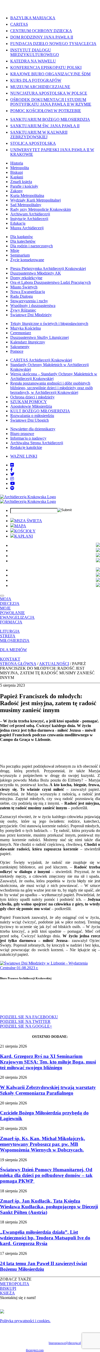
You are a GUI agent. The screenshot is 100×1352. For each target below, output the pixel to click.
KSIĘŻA (7, 1293)
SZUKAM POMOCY (28, 402)
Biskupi (16, 172)
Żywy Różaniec (23, 310)
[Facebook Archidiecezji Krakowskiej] (11, 469)
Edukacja (17, 223)
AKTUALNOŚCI (54, 663)
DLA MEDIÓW (13, 650)
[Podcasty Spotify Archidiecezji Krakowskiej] (12, 488)
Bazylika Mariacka (32, 18)
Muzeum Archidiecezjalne (40, 87)
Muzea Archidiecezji (27, 228)
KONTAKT (10, 659)
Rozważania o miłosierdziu (32, 415)
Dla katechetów (23, 241)
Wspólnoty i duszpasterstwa (32, 305)
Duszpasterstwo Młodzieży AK (35, 273)
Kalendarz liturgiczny (27, 342)
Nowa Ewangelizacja (27, 291)
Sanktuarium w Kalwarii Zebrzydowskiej (38, 134)
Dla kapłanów (21, 236)
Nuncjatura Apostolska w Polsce (48, 93)
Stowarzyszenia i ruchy (29, 301)
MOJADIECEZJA (9, 601)
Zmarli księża (21, 181)
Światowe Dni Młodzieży (31, 315)
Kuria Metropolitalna (27, 195)
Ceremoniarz (20, 333)
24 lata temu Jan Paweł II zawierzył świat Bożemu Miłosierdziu (43, 1266)
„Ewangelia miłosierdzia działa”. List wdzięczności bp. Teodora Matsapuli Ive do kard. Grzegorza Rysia (45, 1237)
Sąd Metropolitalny (25, 205)
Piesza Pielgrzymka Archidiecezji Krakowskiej (48, 268)
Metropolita (19, 168)
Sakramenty (19, 346)
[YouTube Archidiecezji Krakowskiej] (12, 483)
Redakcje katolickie (26, 447)
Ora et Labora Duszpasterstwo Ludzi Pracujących (50, 282)
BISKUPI (8, 1288)
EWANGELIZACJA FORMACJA (17, 619)
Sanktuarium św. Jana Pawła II (44, 126)
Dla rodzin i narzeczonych (31, 246)
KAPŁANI (23, 536)
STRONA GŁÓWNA (18, 663)
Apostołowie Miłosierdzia (31, 406)
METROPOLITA (14, 1284)
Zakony (16, 191)
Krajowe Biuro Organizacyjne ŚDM (50, 74)
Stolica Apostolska (33, 143)
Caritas (19, 24)
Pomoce (16, 351)
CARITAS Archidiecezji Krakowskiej (41, 360)
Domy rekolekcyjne (26, 278)
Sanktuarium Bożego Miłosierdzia (50, 119)
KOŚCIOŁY (25, 531)
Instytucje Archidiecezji (29, 218)
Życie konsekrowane (27, 260)
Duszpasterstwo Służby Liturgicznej (39, 337)
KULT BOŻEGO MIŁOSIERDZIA (40, 411)
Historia (16, 163)
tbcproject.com (35, 1350)
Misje (14, 250)
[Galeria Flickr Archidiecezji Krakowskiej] (12, 465)
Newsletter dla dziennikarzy (32, 429)
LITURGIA (10, 631)
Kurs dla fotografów (35, 80)
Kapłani (16, 177)
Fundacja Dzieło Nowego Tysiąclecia (53, 43)
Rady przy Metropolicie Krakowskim (40, 209)
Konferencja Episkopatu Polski (46, 67)
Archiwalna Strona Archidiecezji (36, 443)
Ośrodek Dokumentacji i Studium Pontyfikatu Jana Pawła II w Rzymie (50, 101)
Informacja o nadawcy (28, 438)
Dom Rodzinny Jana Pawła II (41, 37)
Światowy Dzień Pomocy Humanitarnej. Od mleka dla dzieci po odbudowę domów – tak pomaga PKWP (46, 1175)
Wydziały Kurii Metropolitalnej (35, 200)
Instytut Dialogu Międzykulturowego (34, 52)
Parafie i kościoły (24, 186)
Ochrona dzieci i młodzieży (32, 397)
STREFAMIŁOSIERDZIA (14, 638)
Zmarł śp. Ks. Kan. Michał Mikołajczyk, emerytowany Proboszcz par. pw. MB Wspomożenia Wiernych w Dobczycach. (42, 1144)
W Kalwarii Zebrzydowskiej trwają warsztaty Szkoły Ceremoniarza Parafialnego (48, 1090)
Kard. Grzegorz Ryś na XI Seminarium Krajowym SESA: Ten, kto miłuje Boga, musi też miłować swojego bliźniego (48, 1062)
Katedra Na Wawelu (33, 61)
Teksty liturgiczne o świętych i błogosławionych (49, 323)
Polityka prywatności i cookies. (25, 1321)
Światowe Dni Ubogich (29, 420)
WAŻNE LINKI (23, 456)
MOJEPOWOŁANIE (12, 610)
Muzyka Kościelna (25, 328)
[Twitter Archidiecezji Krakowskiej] (12, 474)
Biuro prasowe (22, 433)
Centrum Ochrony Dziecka (41, 31)
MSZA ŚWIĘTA (28, 521)
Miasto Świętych (23, 287)
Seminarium (20, 255)
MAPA (20, 526)
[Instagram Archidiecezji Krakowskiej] (12, 479)
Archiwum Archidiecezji (30, 214)
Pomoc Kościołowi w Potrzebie (45, 110)
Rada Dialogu (21, 296)
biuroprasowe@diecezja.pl (65, 1343)
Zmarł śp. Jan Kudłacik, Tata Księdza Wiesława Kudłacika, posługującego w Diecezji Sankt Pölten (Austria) (49, 1206)
